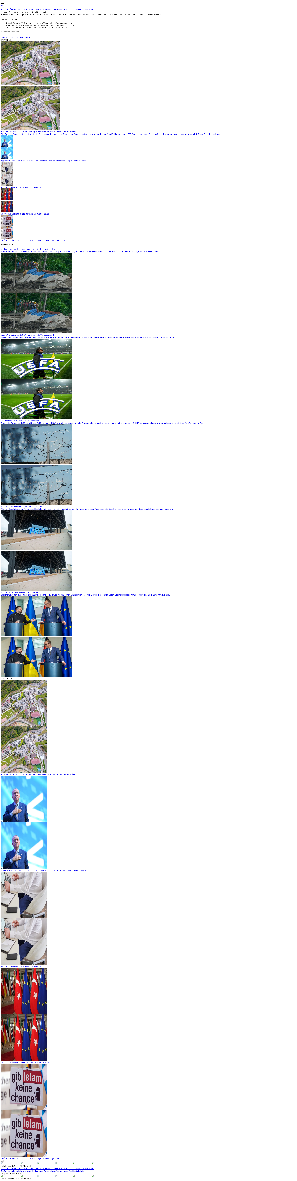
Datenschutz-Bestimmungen (56, 1171)
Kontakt (16, 1171)
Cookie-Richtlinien (77, 1171)
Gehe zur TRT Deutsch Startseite (15, 37)
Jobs (22, 1171)
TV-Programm (7, 1171)
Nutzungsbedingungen (34, 1171)
